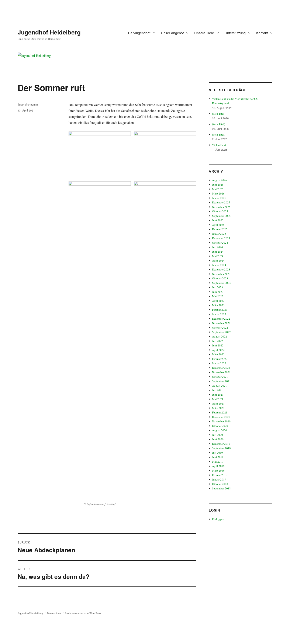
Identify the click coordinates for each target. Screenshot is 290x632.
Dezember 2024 (221, 238)
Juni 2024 (218, 251)
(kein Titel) (218, 114)
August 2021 (219, 385)
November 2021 (221, 372)
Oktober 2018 (220, 484)
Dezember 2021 (221, 368)
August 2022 (219, 336)
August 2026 (219, 180)
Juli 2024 (217, 247)
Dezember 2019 (221, 444)
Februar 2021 (219, 412)
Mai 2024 (217, 256)
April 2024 (218, 260)
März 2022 (218, 354)
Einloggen (218, 519)
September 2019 (221, 448)
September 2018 (221, 488)
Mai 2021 (217, 399)
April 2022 (218, 350)
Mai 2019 (217, 461)
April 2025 (218, 225)
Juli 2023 (217, 287)
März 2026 (218, 193)
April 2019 (218, 466)
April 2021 (218, 403)
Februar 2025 (219, 229)
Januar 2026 (219, 198)
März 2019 (218, 470)
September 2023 (221, 283)
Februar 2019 (219, 475)
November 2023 (221, 274)
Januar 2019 (219, 479)
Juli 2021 (217, 390)
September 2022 (221, 332)
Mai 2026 (217, 189)
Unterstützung (235, 32)
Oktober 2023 (220, 278)
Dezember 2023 (221, 269)
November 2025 (221, 207)
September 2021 (221, 381)
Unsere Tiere (204, 32)
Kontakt (262, 32)
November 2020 (221, 421)
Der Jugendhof (139, 32)
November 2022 (221, 323)
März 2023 (218, 305)
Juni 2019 (218, 457)
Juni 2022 (218, 345)
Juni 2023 (218, 292)
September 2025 (221, 216)
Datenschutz (54, 613)
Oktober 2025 (220, 211)
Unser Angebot (172, 32)
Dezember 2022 (221, 318)
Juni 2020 (218, 439)
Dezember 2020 (221, 417)
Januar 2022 (219, 363)
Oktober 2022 (220, 327)
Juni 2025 (218, 220)
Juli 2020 (217, 435)
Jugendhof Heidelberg (49, 32)
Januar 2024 (219, 265)
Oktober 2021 (220, 377)
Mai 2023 (217, 296)
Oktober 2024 (220, 243)
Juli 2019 (217, 453)
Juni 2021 (218, 394)
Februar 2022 (219, 359)
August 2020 (219, 430)
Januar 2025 (219, 234)
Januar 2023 (219, 314)
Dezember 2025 (221, 202)
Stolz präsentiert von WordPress (83, 613)
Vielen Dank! (219, 145)
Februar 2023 (219, 310)
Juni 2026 (218, 184)
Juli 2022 (217, 341)
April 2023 (218, 301)
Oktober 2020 (220, 426)
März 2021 (218, 408)
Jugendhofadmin (28, 104)
